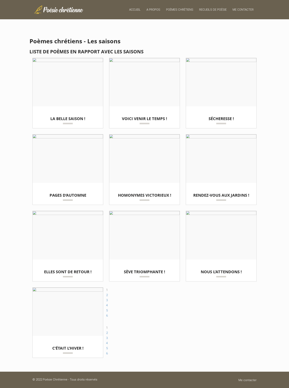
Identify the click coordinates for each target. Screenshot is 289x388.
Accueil (135, 9)
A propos (153, 9)
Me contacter (243, 9)
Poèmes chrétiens (179, 9)
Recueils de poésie (213, 9)
